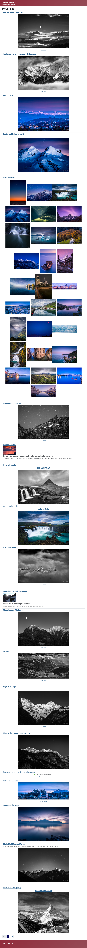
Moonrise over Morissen (13, 610)
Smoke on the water (11, 805)
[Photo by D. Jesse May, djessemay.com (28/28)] (43, 391)
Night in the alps (9, 687)
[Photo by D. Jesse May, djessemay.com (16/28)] (18, 307)
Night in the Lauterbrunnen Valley (16, 733)
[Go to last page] (14, 936)
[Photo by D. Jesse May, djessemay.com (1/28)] (17, 192)
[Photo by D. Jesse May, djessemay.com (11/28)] (47, 261)
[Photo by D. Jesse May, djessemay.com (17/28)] (43, 307)
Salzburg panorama (11, 781)
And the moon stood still (13, 12)
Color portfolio (9, 178)
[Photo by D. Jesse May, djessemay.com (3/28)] (65, 192)
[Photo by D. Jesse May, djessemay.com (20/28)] (39, 329)
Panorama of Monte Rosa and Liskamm (19, 772)
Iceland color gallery (11, 506)
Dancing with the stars (12, 403)
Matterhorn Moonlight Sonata (15, 591)
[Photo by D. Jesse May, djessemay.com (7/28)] (18, 235)
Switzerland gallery (43, 777)
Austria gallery (43, 801)
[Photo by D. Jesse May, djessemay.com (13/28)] (22, 286)
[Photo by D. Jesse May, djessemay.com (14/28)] (43, 286)
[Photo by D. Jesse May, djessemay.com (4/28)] (18, 214)
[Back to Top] (85, 945)
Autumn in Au (8, 95)
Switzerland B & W (43, 890)
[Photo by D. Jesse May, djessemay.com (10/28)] (26, 261)
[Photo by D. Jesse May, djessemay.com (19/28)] (17, 329)
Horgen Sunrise (9, 445)
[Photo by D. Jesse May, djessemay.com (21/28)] (65, 329)
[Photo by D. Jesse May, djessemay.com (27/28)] (69, 375)
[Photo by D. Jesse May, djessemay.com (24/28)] (65, 354)
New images (43, 50)
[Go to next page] (12, 936)
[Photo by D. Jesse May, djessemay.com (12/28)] (64, 261)
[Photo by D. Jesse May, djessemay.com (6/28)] (69, 214)
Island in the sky (9, 547)
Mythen (6, 651)
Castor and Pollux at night (13, 134)
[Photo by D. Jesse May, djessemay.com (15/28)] (65, 286)
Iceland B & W (43, 468)
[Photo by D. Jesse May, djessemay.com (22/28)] (17, 354)
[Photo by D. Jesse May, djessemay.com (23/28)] (39, 354)
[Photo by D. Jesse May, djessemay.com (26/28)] (43, 375)
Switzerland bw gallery (12, 888)
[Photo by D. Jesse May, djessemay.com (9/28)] (69, 235)
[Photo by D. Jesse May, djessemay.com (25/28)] (18, 375)
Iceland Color (44, 509)
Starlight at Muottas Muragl (14, 844)
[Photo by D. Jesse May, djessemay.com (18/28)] (69, 307)
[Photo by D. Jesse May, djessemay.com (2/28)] (39, 192)
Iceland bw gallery (10, 465)
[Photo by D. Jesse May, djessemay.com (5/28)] (43, 214)
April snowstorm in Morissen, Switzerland (19, 54)
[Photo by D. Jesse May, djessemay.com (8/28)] (43, 235)
